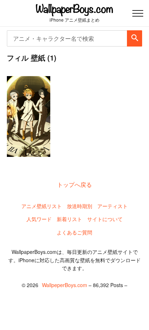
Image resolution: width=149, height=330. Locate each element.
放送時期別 (79, 206)
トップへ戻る (74, 184)
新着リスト (69, 219)
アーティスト (112, 206)
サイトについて (105, 219)
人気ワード (39, 219)
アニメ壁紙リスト (41, 206)
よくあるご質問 (74, 232)
